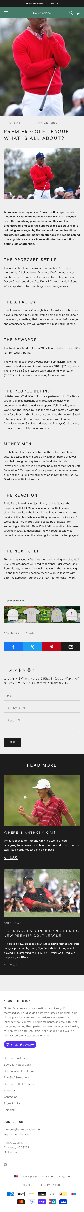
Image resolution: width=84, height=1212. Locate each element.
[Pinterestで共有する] (51, 647)
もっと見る (11, 857)
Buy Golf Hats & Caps (17, 1064)
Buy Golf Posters (14, 1058)
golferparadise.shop (18, 1134)
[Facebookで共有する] (13, 647)
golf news (12, 923)
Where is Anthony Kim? (30, 832)
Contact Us (10, 1097)
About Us (10, 1090)
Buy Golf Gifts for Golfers (19, 1084)
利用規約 (42, 683)
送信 (13, 742)
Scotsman (19, 600)
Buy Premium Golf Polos (19, 1071)
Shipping (9, 1110)
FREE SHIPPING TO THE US (42, 3)
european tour (44, 122)
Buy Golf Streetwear (16, 1077)
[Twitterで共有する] (32, 647)
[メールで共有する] (70, 647)
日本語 (62, 1176)
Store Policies (12, 1103)
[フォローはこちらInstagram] (6, 1164)
